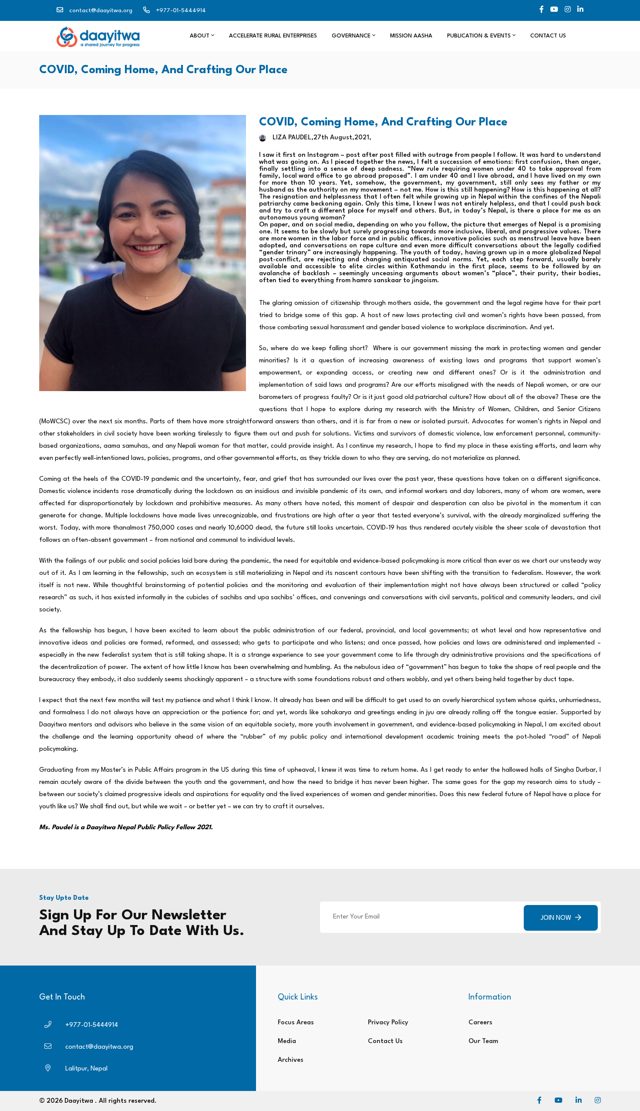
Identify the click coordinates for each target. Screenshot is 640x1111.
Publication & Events (479, 36)
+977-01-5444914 (181, 10)
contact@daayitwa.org (100, 10)
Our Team (483, 1041)
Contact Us (548, 36)
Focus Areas (296, 1023)
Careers (480, 1023)
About (200, 36)
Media (287, 1041)
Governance (352, 36)
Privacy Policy (388, 1023)
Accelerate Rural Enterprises (273, 36)
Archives (290, 1060)
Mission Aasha (411, 36)
